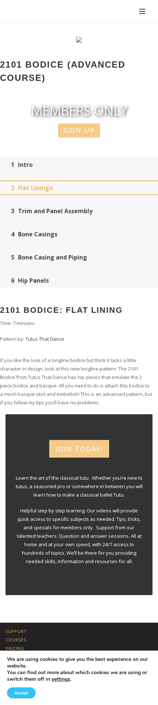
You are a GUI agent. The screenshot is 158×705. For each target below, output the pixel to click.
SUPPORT (16, 631)
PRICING (15, 648)
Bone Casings (34, 234)
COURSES (16, 640)
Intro (22, 165)
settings (60, 679)
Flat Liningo (32, 188)
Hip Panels (30, 280)
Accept (21, 693)
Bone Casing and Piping (49, 257)
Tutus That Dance (44, 339)
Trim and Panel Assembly (52, 211)
